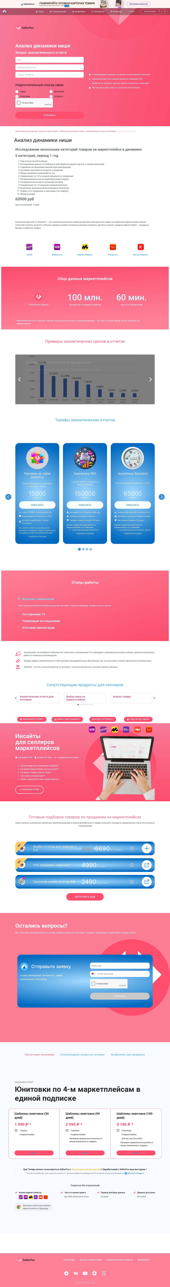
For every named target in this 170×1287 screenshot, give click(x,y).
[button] (19, 379)
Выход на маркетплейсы (49, 131)
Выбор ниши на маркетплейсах (72, 131)
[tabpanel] (85, 1145)
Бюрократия (99, 12)
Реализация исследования (41, 621)
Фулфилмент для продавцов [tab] (128, 1054)
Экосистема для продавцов (26, 131)
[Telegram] (66, 1273)
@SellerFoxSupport (136, 1173)
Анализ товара (122, 696)
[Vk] (75, 1273)
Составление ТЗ (33, 614)
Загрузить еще (85, 896)
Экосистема (69, 1260)
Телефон (58, 96)
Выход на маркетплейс (91, 1260)
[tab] (85, 599)
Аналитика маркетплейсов (120, 1260)
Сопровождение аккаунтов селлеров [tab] (82, 1054)
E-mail (23, 91)
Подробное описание (37, 536)
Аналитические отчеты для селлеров (101, 131)
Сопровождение (59, 12)
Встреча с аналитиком (38, 599)
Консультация (150, 11)
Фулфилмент (80, 12)
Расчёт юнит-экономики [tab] (39, 1054)
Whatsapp (59, 91)
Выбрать (34, 1153)
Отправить (49, 115)
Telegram (25, 96)
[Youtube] (85, 1273)
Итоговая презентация (38, 627)
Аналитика (117, 12)
